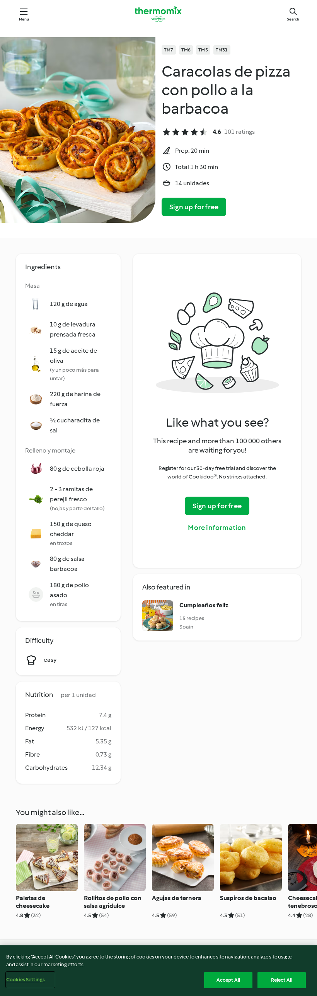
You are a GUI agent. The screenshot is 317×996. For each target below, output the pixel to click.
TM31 (222, 50)
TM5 (203, 50)
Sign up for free (193, 207)
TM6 (186, 50)
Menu (24, 19)
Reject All (281, 980)
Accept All (228, 980)
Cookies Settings (25, 979)
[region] (158, 970)
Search (293, 19)
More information (217, 527)
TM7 (169, 50)
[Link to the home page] (158, 14)
